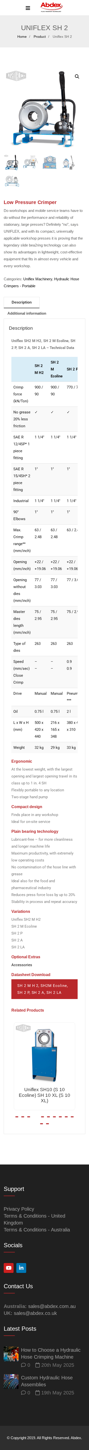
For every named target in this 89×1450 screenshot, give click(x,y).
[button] (77, 76)
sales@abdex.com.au (52, 1306)
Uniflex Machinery (37, 279)
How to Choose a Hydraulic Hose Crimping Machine (51, 1353)
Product (40, 37)
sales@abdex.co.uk (35, 1313)
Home (22, 37)
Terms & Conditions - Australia (37, 1229)
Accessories (21, 965)
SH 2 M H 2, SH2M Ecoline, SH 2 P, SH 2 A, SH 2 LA (42, 989)
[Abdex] (51, 8)
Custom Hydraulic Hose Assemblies (47, 1381)
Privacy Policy (19, 1209)
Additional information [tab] (26, 313)
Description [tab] (22, 302)
